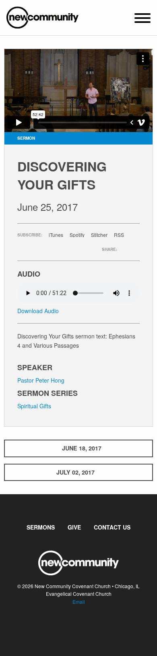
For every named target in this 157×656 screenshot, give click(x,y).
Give (74, 527)
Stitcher (99, 234)
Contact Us (112, 527)
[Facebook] (72, 625)
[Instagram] (84, 625)
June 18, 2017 (81, 448)
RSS (119, 234)
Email (78, 601)
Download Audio (38, 311)
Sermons (41, 527)
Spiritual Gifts (34, 406)
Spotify (77, 234)
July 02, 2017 (75, 472)
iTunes (56, 234)
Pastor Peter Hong (40, 380)
